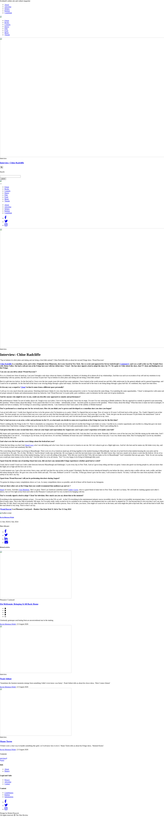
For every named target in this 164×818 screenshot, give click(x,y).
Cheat (23, 387)
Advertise (7, 7)
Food (6, 31)
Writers (6, 9)
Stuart (2, 490)
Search (2, 172)
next (2, 760)
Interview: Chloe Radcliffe (12, 163)
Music (6, 33)
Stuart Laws (29, 445)
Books (6, 23)
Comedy (7, 25)
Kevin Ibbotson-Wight (7, 517)
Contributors (8, 793)
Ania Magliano (24, 490)
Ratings (7, 11)
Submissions (8, 797)
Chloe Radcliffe (6, 364)
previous (3, 758)
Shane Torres (6, 741)
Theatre (7, 35)
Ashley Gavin (73, 490)
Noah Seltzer (6, 679)
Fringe (6, 21)
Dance (6, 27)
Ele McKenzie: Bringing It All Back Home (19, 604)
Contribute (8, 13)
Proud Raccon (6, 509)
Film (6, 29)
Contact (7, 784)
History (7, 771)
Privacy (7, 780)
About (6, 5)
